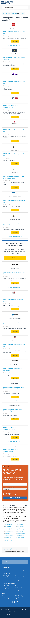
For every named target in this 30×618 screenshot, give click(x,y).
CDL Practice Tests (19, 588)
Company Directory (19, 576)
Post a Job (17, 578)
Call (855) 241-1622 (15, 258)
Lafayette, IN (20, 531)
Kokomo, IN (8, 537)
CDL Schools (4, 590)
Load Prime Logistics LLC (15, 405)
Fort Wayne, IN (20, 526)
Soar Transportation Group (15, 318)
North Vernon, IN (21, 533)
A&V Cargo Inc (15, 424)
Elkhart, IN (7, 533)
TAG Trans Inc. (15, 172)
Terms (23, 609)
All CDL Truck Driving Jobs (8, 548)
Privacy (2, 609)
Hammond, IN (20, 529)
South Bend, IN (20, 535)
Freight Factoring (19, 595)
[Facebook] (12, 602)
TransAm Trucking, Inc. (15, 364)
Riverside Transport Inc (15, 102)
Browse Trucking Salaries (7, 580)
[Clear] (27, 7)
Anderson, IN (8, 526)
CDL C (17, 494)
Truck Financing (5, 598)
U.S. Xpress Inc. (15, 340)
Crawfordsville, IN (9, 531)
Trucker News (18, 585)
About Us (4, 595)
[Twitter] (17, 602)
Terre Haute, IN (20, 537)
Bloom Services (15, 150)
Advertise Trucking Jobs (20, 570)
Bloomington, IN (9, 528)
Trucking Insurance (19, 590)
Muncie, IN (7, 539)
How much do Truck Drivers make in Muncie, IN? (15, 505)
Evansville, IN (20, 524)
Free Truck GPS (5, 585)
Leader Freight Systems (15, 219)
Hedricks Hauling (15, 383)
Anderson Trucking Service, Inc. (15, 295)
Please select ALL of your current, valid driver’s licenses (13, 493)
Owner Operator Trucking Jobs (11, 549)
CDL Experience (6, 13)
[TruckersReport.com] (7, 3)
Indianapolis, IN (8, 524)
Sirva (15, 78)
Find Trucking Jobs (6, 576)
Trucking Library (5, 588)
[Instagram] (14, 602)
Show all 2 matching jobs (14, 45)
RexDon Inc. (15, 126)
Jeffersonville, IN (9, 535)
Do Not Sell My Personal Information (13, 609)
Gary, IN (19, 528)
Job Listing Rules (16, 612)
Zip (4, 482)
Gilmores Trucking (15, 53)
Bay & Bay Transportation (15, 28)
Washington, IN (8, 541)
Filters (22, 13)
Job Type (15, 13)
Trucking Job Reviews (20, 580)
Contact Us (4, 570)
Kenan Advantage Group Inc (15, 196)
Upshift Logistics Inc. (15, 446)
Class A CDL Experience (8, 487)
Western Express (15, 268)
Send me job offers (15, 498)
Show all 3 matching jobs (14, 236)
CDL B (11, 494)
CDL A (5, 494)
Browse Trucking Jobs (7, 578)
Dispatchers (17, 598)
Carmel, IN (7, 529)
